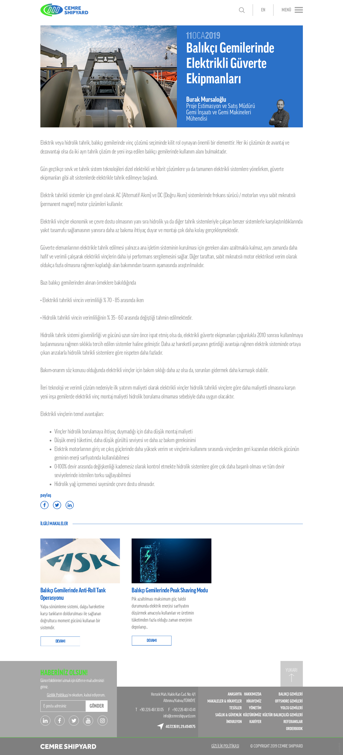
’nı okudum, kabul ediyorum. (76, 695)
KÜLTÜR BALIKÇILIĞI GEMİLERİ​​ (282, 715)
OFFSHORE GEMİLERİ (289, 701)
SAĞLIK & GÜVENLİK (228, 715)
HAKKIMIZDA (252, 694)
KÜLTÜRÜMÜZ (252, 715)
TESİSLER (235, 708)
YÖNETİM (255, 708)
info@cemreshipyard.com (179, 716)
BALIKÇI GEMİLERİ (291, 694)
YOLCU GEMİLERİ (291, 708)
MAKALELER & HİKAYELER (224, 701)
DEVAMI (60, 641)
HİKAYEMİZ (253, 701)
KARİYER (255, 722)
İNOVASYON (234, 722)
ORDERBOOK (294, 729)
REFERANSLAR (293, 722)
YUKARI (292, 670)
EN (263, 10)
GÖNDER (97, 706)
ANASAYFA (235, 694)
